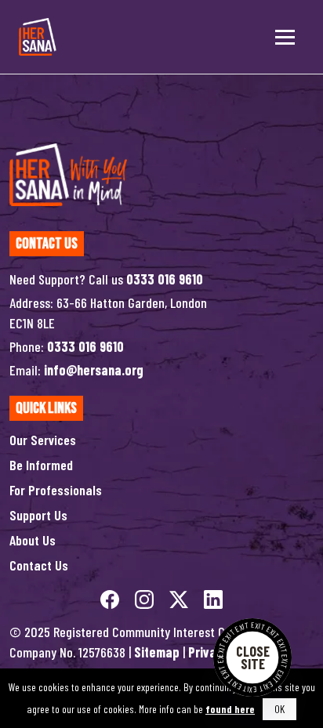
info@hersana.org (93, 369)
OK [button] (279, 708)
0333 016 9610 (164, 279)
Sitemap (157, 652)
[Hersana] (37, 37)
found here (230, 708)
